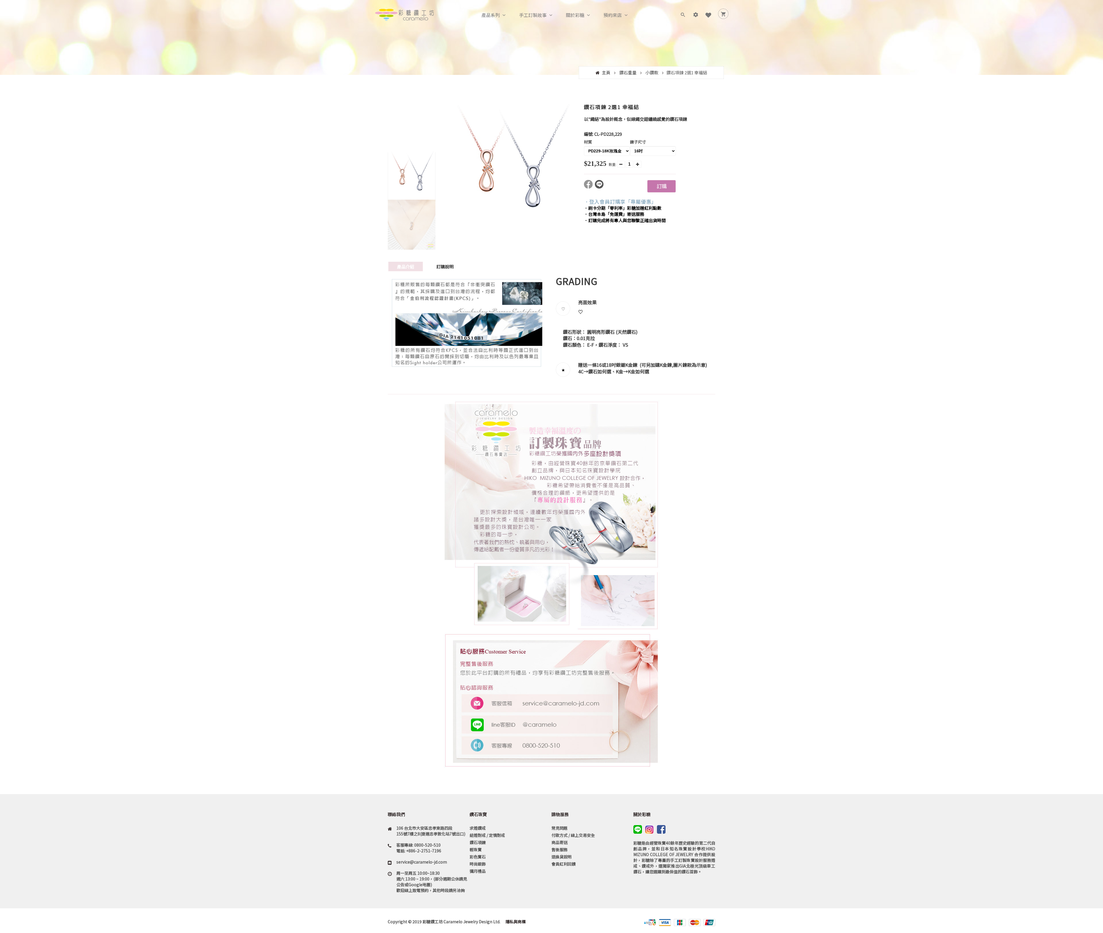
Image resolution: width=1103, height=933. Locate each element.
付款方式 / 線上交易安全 (573, 835)
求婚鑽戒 (478, 828)
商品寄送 (560, 842)
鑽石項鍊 (478, 842)
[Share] (589, 187)
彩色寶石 (478, 857)
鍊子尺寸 (638, 142)
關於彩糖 (575, 14)
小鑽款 (651, 72)
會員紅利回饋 (564, 864)
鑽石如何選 (599, 371)
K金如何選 (638, 371)
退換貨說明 (562, 857)
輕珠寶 (476, 849)
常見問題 (560, 828)
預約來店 (612, 14)
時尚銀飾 (478, 864)
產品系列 (490, 14)
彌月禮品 (478, 871)
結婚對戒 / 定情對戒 (487, 835)
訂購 (661, 186)
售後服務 (560, 849)
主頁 (606, 72)
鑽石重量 (628, 72)
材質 (588, 142)
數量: (612, 164)
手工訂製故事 (533, 14)
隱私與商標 (515, 921)
